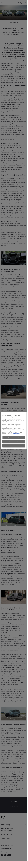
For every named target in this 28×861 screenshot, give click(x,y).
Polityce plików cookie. (15, 433)
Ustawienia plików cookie (13, 437)
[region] (14, 430)
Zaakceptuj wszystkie (13, 441)
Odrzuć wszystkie (13, 445)
